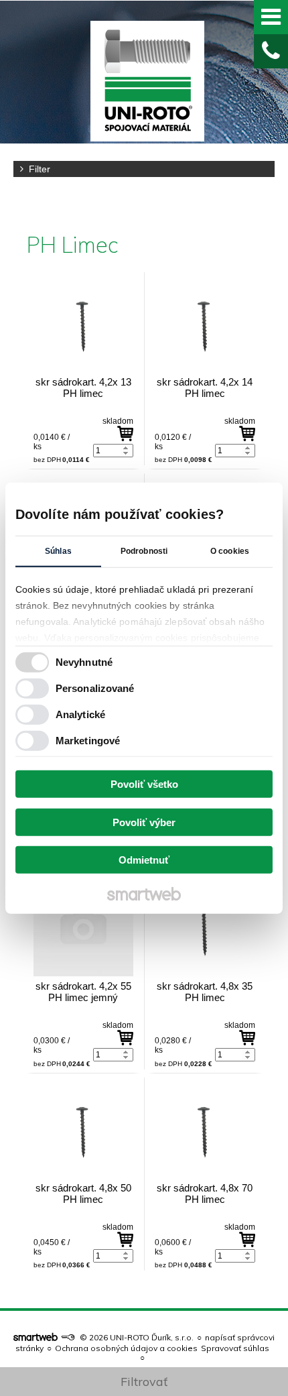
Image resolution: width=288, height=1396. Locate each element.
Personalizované (95, 687)
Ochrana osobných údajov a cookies (126, 1348)
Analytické (80, 713)
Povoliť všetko (144, 784)
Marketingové (88, 740)
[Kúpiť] (125, 434)
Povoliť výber (144, 821)
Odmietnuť (144, 860)
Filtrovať (144, 1381)
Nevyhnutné (84, 661)
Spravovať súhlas (235, 1348)
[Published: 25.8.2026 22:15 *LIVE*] (67, 1337)
